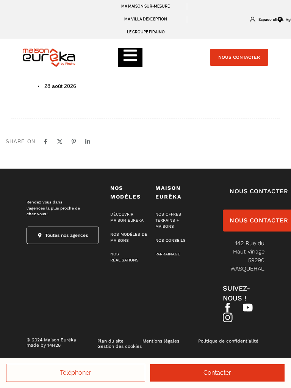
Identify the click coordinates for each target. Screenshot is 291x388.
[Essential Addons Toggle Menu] (130, 57)
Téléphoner (75, 372)
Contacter (217, 372)
